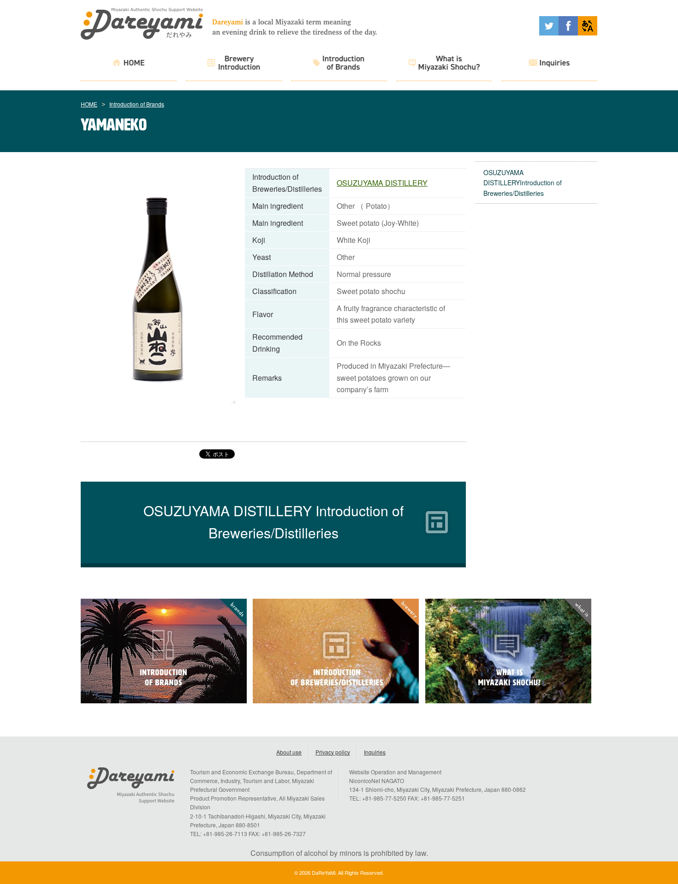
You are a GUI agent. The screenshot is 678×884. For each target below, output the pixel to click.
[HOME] (129, 64)
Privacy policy (332, 752)
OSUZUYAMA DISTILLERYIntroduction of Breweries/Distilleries (522, 183)
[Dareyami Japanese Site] (587, 32)
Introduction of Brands (136, 104)
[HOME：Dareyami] (142, 36)
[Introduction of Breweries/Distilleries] (234, 64)
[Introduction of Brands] (339, 64)
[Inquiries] (549, 64)
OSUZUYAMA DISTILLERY (382, 182)
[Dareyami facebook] (568, 32)
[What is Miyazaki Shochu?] (444, 64)
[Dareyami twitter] (549, 32)
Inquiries (375, 752)
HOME (89, 104)
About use (289, 752)
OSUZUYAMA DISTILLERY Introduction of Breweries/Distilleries (273, 521)
